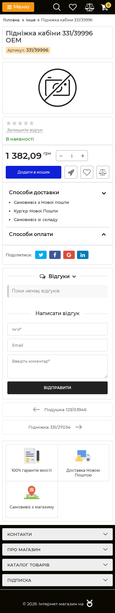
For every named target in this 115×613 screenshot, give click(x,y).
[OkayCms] (88, 603)
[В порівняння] (102, 172)
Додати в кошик (34, 172)
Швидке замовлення (71, 172)
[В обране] (86, 172)
